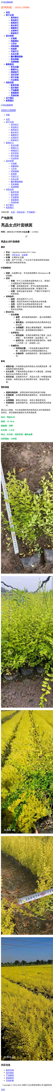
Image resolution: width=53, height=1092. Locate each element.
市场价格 (10, 1080)
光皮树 (25, 255)
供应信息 (21, 212)
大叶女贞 (16, 255)
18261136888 (8, 110)
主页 (13, 212)
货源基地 (10, 1078)
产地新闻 (31, 212)
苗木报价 (10, 1073)
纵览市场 (10, 1070)
